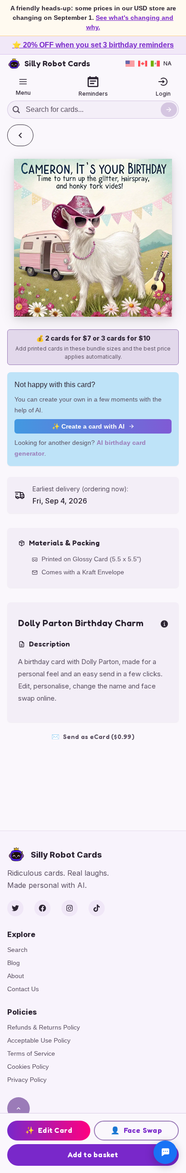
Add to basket (93, 1154)
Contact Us (23, 989)
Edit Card (49, 1130)
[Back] (20, 135)
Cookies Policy (28, 1066)
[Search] (169, 109)
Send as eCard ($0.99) (93, 736)
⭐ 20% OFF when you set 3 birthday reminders (93, 45)
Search (17, 949)
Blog (13, 962)
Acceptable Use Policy (38, 1040)
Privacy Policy (26, 1079)
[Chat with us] (165, 1152)
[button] (93, 238)
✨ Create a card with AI (88, 426)
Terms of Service (31, 1053)
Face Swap (136, 1130)
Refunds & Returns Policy (43, 1027)
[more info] (164, 623)
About (15, 975)
